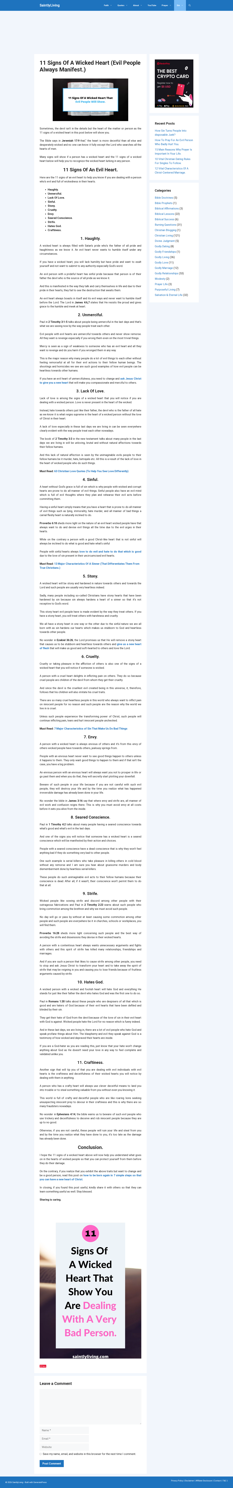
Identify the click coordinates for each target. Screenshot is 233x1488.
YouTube (152, 5)
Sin (178, 5)
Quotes (120, 5)
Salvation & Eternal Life (168, 295)
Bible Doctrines (164, 197)
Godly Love (161, 262)
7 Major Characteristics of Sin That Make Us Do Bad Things (90, 728)
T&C (225, 1480)
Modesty (160, 278)
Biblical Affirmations (167, 208)
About (136, 5)
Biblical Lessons (164, 214)
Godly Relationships (166, 273)
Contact (217, 1480)
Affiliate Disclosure (204, 1480)
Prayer (165, 5)
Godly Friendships (165, 251)
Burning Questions (165, 224)
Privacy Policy (177, 1480)
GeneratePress (40, 1482)
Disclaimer (189, 1480)
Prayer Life (161, 284)
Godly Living (162, 257)
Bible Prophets (163, 203)
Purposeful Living (165, 289)
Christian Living (164, 235)
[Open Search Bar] (189, 5)
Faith (106, 5)
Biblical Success (164, 219)
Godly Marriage (164, 268)
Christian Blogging (165, 230)
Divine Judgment (165, 241)
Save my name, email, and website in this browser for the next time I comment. (89, 1454)
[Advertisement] (116, 31)
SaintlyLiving (50, 5)
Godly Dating (162, 246)
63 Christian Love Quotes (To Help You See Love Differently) (91, 471)
